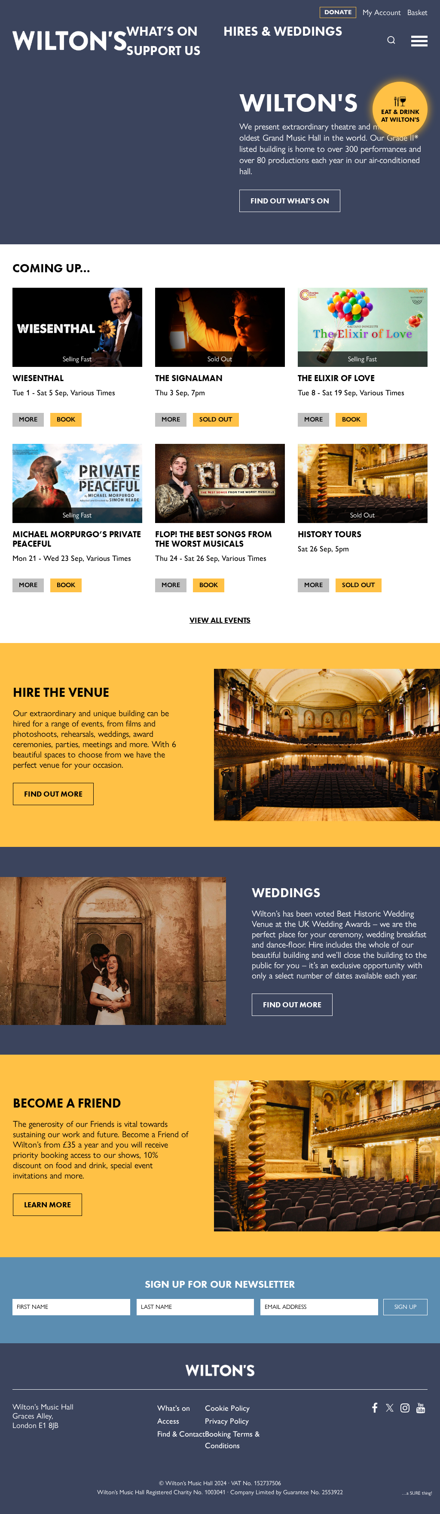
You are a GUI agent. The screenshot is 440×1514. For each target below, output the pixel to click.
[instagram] (404, 1408)
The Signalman (189, 378)
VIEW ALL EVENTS (220, 620)
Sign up (405, 1307)
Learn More (47, 1204)
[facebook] (372, 1408)
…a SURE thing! (417, 1493)
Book (66, 419)
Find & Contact (181, 1434)
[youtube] (420, 1408)
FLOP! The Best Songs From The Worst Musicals (213, 539)
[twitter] (388, 1408)
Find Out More (53, 794)
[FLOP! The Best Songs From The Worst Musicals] (220, 483)
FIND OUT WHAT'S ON (290, 201)
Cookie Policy (227, 1408)
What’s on (173, 1408)
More (28, 419)
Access (168, 1421)
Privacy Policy (227, 1421)
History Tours (329, 534)
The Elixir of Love (336, 378)
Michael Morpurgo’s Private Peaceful (76, 539)
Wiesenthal (38, 378)
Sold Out (215, 419)
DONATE (337, 12)
